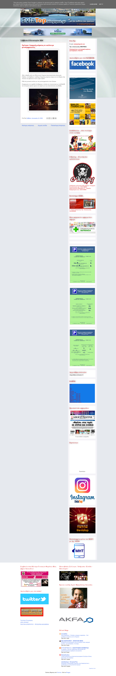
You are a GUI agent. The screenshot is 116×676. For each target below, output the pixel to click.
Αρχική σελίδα (42, 125)
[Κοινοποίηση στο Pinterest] (56, 118)
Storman (59, 672)
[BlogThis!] (49, 118)
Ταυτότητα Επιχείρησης (26, 620)
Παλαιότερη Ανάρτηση (58, 125)
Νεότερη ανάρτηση (28, 125)
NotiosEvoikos (65, 655)
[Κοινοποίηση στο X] (51, 118)
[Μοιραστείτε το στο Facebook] (53, 118)
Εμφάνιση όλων (92, 668)
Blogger (68, 672)
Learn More (93, 4)
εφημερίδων (86, 436)
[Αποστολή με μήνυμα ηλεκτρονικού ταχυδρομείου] (47, 118)
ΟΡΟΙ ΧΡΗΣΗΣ (24, 622)
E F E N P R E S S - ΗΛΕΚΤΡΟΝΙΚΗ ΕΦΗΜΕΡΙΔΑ (75, 648)
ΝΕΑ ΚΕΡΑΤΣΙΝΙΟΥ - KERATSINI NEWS (72, 641)
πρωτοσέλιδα (79, 436)
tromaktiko (64, 634)
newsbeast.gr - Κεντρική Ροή (69, 662)
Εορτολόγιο (82, 471)
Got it (101, 4)
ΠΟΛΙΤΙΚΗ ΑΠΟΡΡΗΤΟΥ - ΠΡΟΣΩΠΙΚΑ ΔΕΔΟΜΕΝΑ (34, 624)
